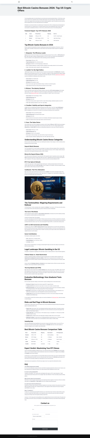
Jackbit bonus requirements (60, 74)
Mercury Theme (35, 436)
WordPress (31, 436)
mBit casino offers (55, 297)
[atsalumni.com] (19, 1)
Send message (45, 428)
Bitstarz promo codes (34, 93)
